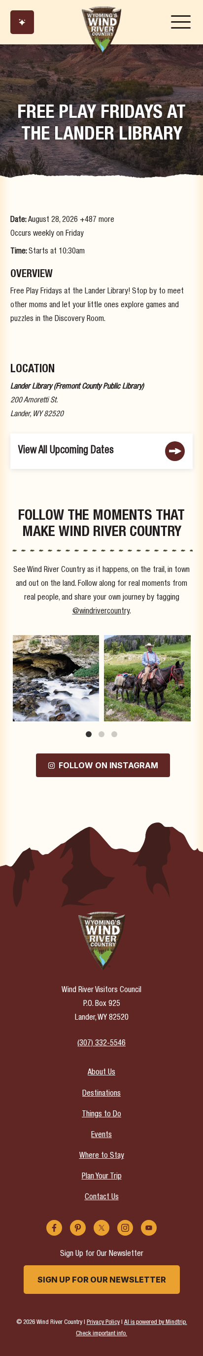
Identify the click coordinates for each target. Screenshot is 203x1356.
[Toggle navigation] (181, 22)
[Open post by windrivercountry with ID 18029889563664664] (147, 678)
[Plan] (22, 22)
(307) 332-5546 (101, 1044)
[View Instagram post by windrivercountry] (90, 712)
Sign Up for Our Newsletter (101, 1280)
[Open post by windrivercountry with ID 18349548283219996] (56, 678)
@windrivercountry (101, 612)
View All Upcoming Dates (66, 451)
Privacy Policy (103, 1323)
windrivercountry (54, 643)
